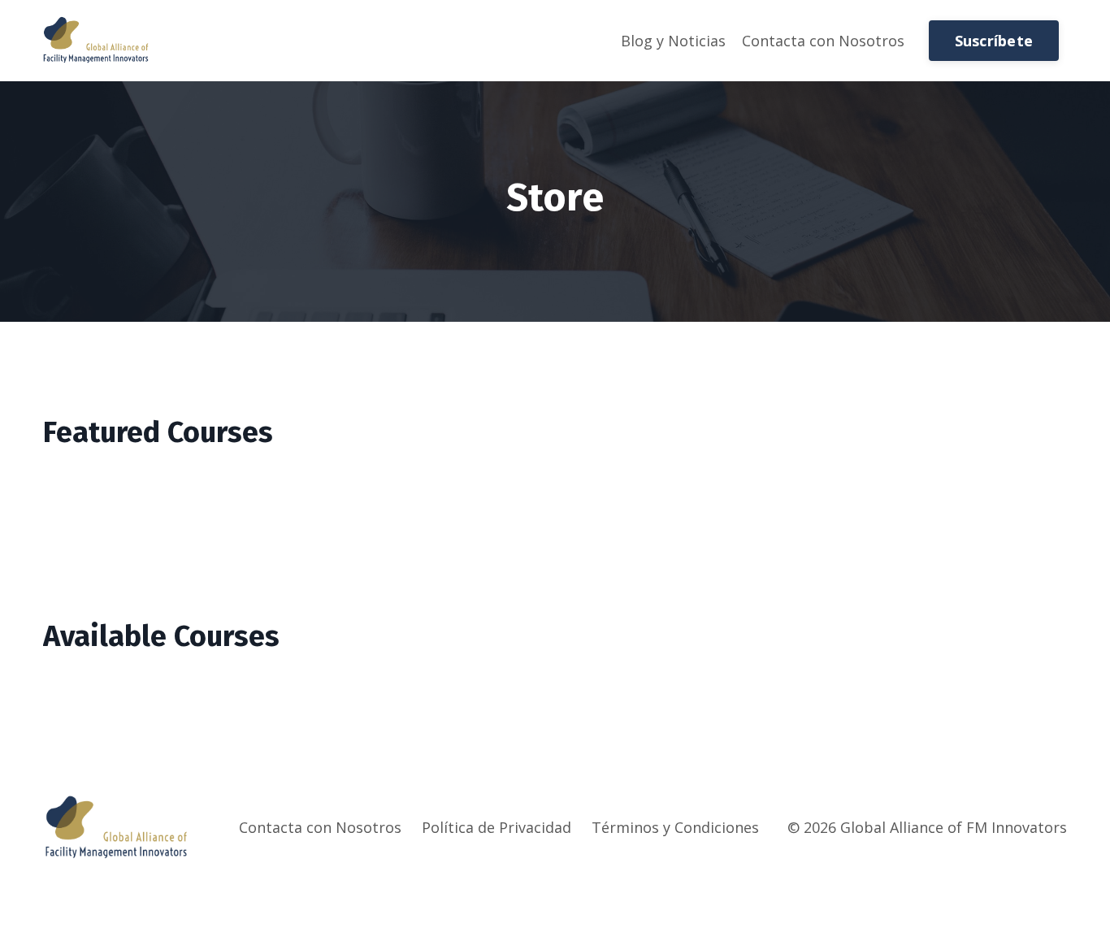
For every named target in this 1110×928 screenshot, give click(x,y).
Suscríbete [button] (994, 40)
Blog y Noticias (673, 40)
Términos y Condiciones (675, 827)
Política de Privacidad (496, 827)
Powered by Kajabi (1018, 885)
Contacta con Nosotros (823, 40)
